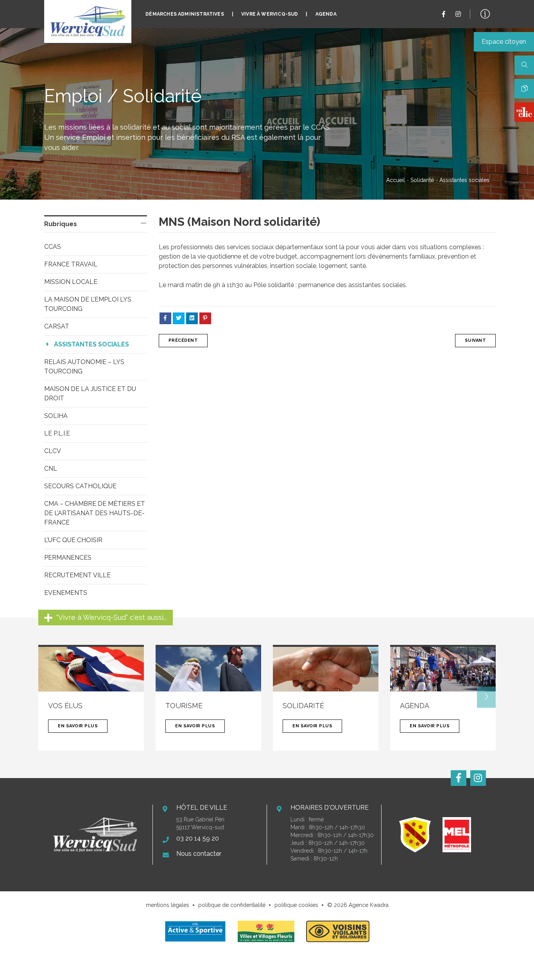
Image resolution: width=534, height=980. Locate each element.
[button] (486, 697)
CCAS (52, 246)
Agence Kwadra (369, 905)
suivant (475, 340)
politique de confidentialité (231, 905)
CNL (50, 468)
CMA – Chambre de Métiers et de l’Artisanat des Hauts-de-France (95, 513)
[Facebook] (444, 14)
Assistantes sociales (91, 344)
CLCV (52, 451)
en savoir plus (78, 725)
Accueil (395, 180)
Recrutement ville (77, 575)
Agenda (326, 14)
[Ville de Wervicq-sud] (87, 21)
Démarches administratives (184, 14)
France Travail (70, 264)
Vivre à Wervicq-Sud (269, 14)
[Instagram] (458, 14)
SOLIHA (56, 415)
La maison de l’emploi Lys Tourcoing (88, 304)
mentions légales (167, 905)
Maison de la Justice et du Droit (91, 393)
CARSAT (56, 326)
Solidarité (422, 180)
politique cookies (296, 905)
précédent (183, 340)
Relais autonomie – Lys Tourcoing (85, 366)
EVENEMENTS (65, 592)
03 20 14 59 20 (197, 838)
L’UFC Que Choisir (73, 540)
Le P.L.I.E (57, 433)
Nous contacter (198, 853)
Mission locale (70, 282)
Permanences (67, 557)
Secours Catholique (80, 486)
